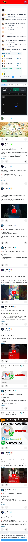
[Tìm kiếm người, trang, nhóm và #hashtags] (25, 2)
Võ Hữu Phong (9, 58)
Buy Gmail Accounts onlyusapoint (13, 365)
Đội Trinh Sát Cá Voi (9, 225)
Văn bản (12, 84)
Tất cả (4, 84)
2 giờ (5, 226)
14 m (6, 145)
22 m (6, 167)
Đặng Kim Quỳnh (9, 65)
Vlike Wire (7, 143)
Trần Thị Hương (9, 56)
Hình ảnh (20, 84)
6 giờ (5, 491)
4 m (5, 119)
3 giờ (5, 249)
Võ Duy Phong (9, 63)
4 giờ (5, 330)
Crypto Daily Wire (9, 306)
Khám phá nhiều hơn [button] (22, 537)
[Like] (14, 139)
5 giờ (5, 368)
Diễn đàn (10, 76)
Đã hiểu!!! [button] (14, 539)
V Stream (7, 188)
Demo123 (8, 74)
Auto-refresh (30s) (17, 76)
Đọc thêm (3, 158)
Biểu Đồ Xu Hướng (16, 90)
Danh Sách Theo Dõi (23, 90)
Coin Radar (7, 166)
